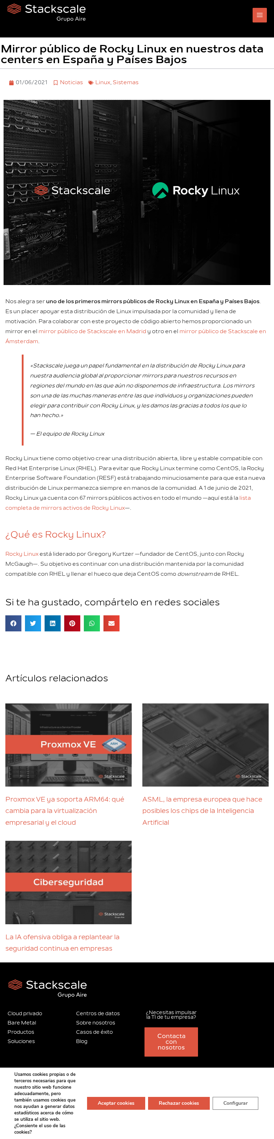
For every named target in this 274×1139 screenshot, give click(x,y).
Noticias (71, 82)
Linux (102, 82)
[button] (13, 623)
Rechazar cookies (179, 1103)
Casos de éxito (94, 1032)
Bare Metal (21, 1023)
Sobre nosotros (95, 1023)
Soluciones (21, 1041)
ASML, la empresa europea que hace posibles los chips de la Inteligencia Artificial (202, 811)
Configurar (235, 1103)
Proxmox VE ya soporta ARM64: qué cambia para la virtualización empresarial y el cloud (64, 811)
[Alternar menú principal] (260, 15)
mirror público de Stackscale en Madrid (92, 331)
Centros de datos (98, 1014)
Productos (20, 1032)
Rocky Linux (22, 554)
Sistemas (125, 82)
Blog (81, 1041)
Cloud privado (24, 1014)
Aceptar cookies (116, 1103)
